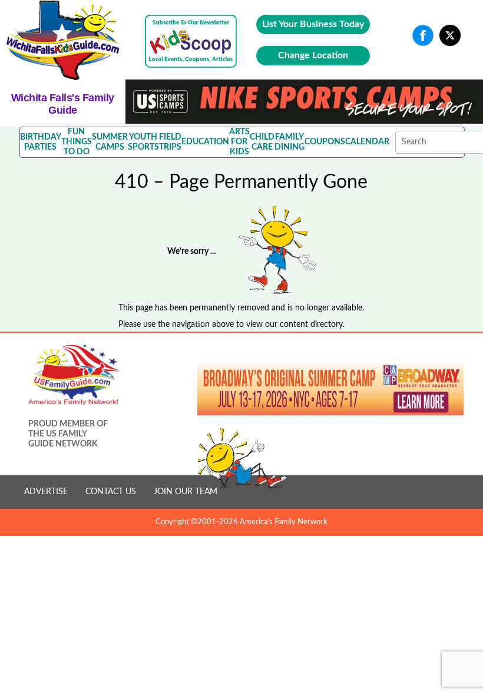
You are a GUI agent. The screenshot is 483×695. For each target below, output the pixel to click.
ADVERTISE (46, 492)
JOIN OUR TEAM (185, 492)
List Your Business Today (313, 24)
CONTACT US (110, 492)
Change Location (313, 55)
